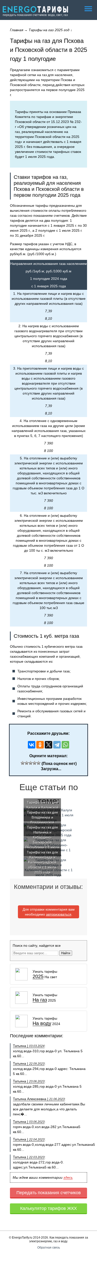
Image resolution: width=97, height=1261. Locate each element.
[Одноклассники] (40, 744)
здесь (68, 1177)
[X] (48, 744)
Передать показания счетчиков (48, 1192)
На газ (40, 1000)
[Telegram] (57, 744)
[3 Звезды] (31, 763)
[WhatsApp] (65, 744)
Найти (65, 953)
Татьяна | (29, 1046)
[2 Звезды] (27, 763)
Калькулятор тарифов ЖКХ (48, 1208)
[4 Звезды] (35, 763)
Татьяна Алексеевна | (39, 1099)
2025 (38, 976)
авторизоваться (58, 914)
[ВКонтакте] (31, 744)
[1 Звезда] (23, 763)
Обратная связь (48, 1247)
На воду (42, 1023)
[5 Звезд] (39, 763)
